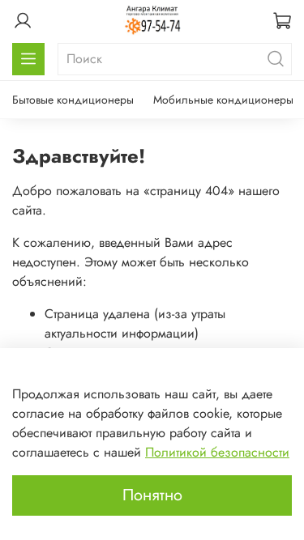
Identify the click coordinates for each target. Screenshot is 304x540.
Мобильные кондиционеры (223, 99)
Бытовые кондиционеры (73, 99)
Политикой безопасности (217, 452)
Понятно (152, 495)
